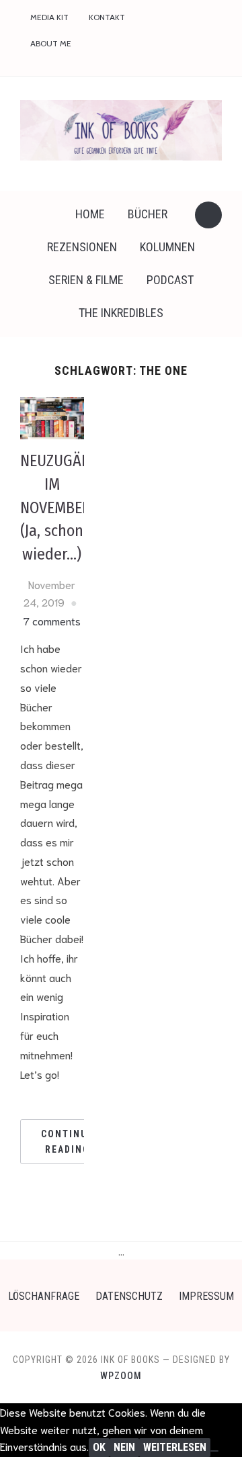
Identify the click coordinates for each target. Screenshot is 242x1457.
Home (90, 214)
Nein (124, 1447)
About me (50, 43)
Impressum (206, 1296)
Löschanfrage (43, 1296)
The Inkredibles (121, 313)
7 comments (52, 620)
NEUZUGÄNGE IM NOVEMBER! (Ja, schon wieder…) (64, 507)
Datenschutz (129, 1296)
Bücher (147, 214)
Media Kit (49, 17)
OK (99, 1447)
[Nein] (214, 1451)
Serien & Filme (86, 280)
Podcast (170, 280)
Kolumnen (167, 247)
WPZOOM (121, 1375)
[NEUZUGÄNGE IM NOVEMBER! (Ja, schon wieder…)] (52, 416)
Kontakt (107, 17)
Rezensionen (82, 247)
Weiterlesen (174, 1447)
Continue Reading (67, 1141)
